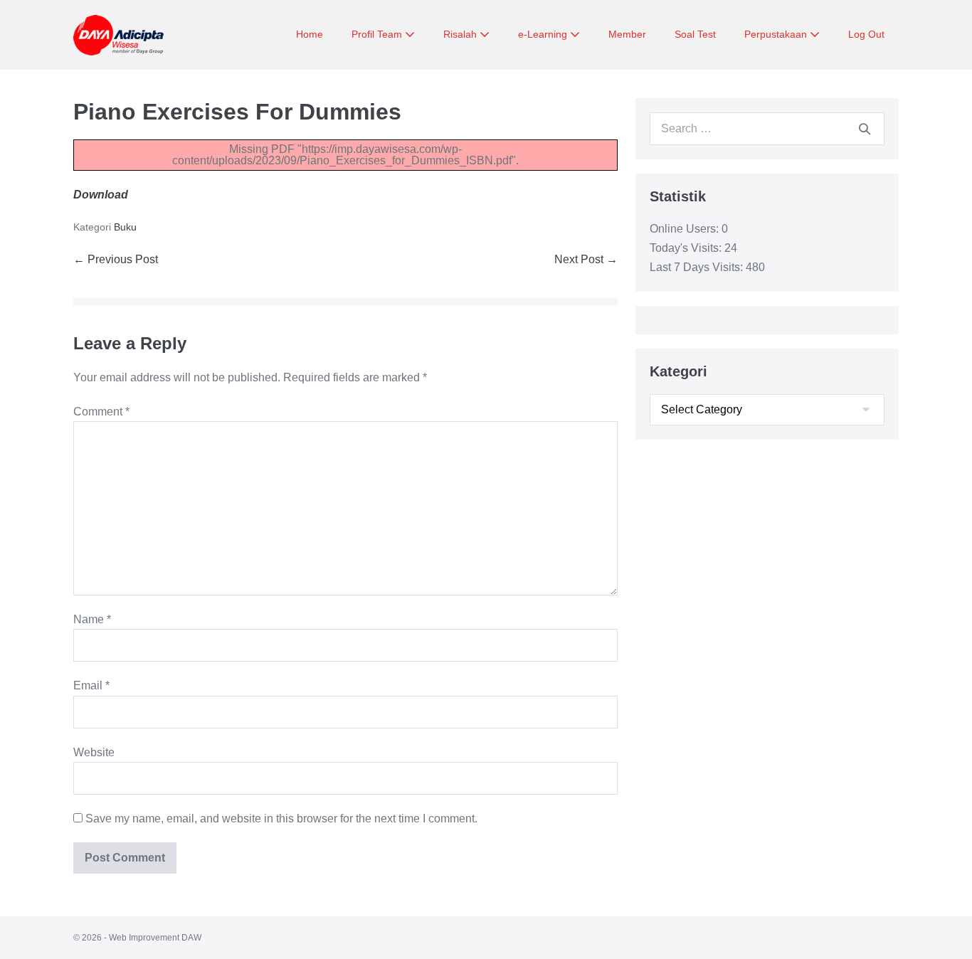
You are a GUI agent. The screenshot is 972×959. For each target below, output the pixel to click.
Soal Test (695, 34)
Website (94, 752)
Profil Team (378, 34)
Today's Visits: (687, 248)
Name (92, 619)
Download (100, 195)
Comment (101, 412)
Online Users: (686, 229)
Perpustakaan (777, 34)
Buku (125, 227)
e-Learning (544, 34)
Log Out (866, 34)
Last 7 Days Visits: (698, 267)
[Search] (864, 129)
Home (309, 34)
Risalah (461, 34)
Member (627, 34)
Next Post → (586, 259)
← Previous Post (115, 259)
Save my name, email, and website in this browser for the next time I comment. (281, 818)
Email (91, 685)
